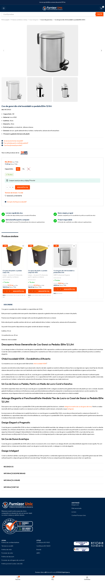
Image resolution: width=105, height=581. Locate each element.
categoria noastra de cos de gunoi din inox (78, 406)
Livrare (74, 512)
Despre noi (75, 505)
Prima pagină (5, 20)
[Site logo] (53, 8)
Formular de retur (7, 553)
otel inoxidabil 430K (39, 364)
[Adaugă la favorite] (23, 246)
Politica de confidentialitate (10, 542)
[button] (4, 50)
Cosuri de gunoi (33, 20)
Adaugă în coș (22, 187)
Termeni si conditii (7, 546)
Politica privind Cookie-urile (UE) (12, 564)
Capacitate (9, 169)
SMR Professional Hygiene (62, 275)
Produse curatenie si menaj (19, 20)
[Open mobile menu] (4, 8)
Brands (39, 549)
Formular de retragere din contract (13, 560)
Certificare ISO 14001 (43, 546)
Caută (99, 14)
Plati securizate (76, 508)
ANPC (38, 553)
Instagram (70, 409)
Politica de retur (7, 549)
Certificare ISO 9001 (43, 542)
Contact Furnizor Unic (79, 515)
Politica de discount (8, 557)
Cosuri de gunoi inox (46, 20)
